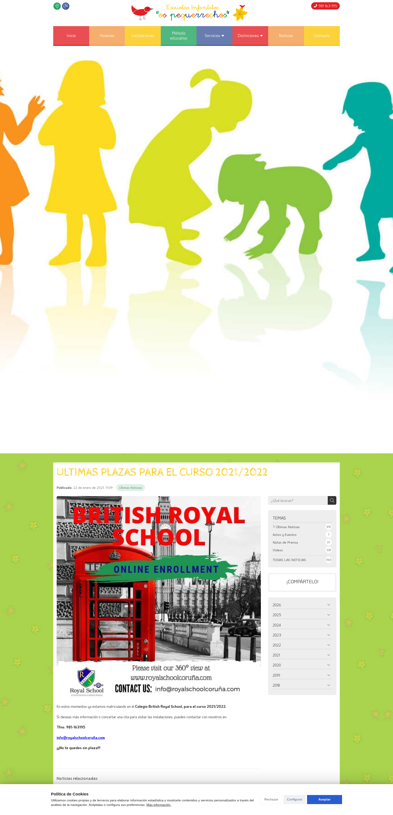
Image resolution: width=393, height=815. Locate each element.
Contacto (322, 35)
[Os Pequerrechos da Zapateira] (189, 13)
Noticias (286, 35)
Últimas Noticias (130, 487)
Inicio (71, 35)
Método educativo (178, 35)
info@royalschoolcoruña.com (81, 737)
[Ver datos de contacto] (57, 6)
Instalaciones (142, 35)
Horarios (107, 35)
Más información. (158, 805)
